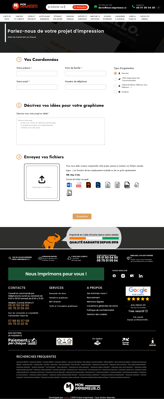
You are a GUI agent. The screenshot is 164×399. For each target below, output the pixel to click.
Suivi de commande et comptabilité (23, 312)
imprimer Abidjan (48, 362)
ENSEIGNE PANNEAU (70, 17)
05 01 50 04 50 (145, 7)
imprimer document (38, 367)
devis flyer (54, 364)
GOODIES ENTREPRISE (107, 17)
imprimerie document (59, 369)
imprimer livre (82, 369)
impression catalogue (132, 375)
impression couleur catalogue (70, 377)
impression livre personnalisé (75, 372)
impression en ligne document (79, 367)
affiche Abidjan (108, 362)
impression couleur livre (126, 369)
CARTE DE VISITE (7, 17)
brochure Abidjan (97, 362)
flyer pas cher (75, 364)
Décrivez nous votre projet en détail (32, 113)
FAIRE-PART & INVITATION (95, 17)
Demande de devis (57, 293)
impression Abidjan (36, 362)
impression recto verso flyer (118, 364)
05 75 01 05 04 (107, 260)
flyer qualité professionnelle (136, 364)
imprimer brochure (116, 372)
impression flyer (28, 364)
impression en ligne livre (109, 369)
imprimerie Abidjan (22, 362)
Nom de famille (74, 68)
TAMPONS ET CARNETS (19, 17)
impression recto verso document (122, 367)
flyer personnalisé (64, 364)
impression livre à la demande (55, 372)
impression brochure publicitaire (89, 375)
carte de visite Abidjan (75, 362)
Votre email (23, 81)
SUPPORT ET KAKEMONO (82, 17)
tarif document (50, 367)
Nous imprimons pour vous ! (56, 274)
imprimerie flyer (86, 364)
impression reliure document (42, 369)
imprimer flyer (38, 364)
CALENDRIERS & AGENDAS (120, 17)
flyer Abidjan (87, 362)
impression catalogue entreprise (120, 377)
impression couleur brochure (38, 375)
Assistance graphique (58, 297)
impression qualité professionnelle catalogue (94, 377)
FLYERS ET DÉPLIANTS (32, 17)
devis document (62, 367)
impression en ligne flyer (100, 364)
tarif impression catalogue (32, 377)
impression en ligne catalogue (50, 377)
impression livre (72, 369)
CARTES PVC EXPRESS (145, 17)
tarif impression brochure (130, 372)
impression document (23, 367)
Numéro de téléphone (76, 81)
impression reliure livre (37, 372)
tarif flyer (47, 364)
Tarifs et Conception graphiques (63, 306)
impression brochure (102, 372)
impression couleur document (100, 367)
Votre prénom (24, 68)
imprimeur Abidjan (61, 362)
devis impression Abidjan (122, 362)
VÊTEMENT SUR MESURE (57, 17)
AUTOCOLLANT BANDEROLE (44, 17)
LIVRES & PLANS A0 (132, 17)
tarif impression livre (94, 369)
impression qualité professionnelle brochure (63, 375)
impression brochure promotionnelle (112, 375)
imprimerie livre (90, 372)
